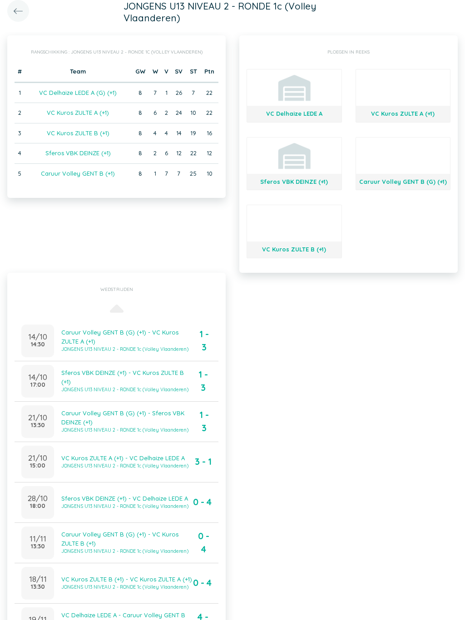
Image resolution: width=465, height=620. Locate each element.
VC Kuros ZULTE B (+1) (78, 133)
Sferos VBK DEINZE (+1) (78, 153)
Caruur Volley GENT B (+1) (78, 173)
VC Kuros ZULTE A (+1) (78, 112)
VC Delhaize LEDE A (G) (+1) (78, 92)
